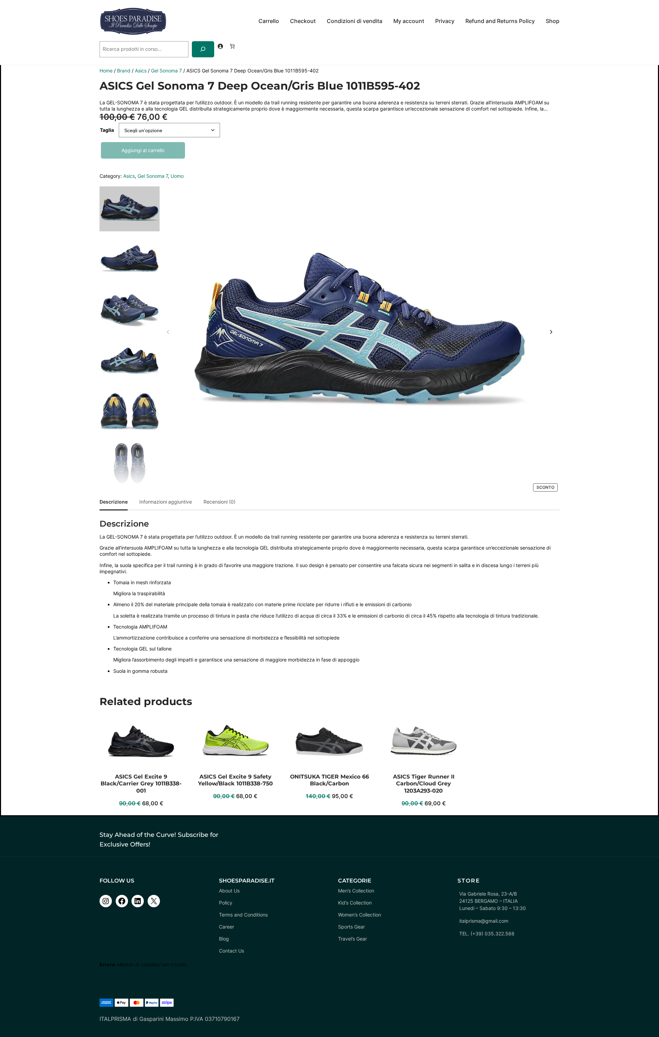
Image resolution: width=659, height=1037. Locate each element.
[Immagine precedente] (168, 332)
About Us (229, 891)
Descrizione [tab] (114, 502)
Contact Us (231, 951)
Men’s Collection (356, 891)
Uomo (177, 176)
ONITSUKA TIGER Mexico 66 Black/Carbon (329, 780)
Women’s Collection (359, 915)
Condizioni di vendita (354, 21)
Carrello (268, 21)
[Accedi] (220, 46)
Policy (225, 903)
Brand (123, 70)
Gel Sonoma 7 (166, 70)
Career (226, 927)
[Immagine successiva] (551, 332)
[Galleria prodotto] (359, 336)
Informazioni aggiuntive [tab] (165, 502)
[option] (130, 259)
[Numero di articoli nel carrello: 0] (232, 46)
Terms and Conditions (243, 915)
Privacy (444, 21)
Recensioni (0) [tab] (219, 502)
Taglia (107, 130)
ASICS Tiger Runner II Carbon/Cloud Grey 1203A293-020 (423, 783)
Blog (224, 939)
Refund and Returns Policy (500, 21)
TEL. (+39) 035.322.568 (487, 933)
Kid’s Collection (355, 903)
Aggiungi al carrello (143, 150)
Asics (141, 70)
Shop (552, 21)
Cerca (107, 38)
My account (408, 21)
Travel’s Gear (352, 939)
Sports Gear (351, 927)
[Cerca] (203, 49)
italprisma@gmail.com (483, 921)
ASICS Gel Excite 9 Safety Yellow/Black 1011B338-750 (235, 780)
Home (106, 70)
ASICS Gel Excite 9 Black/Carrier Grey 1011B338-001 (141, 783)
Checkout (303, 21)
